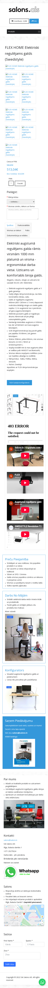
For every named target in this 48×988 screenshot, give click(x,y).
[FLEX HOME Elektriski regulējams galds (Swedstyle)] (25, 67)
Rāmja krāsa (13, 197)
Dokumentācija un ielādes (17, 235)
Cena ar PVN (12, 161)
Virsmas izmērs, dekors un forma (21, 206)
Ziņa (6, 950)
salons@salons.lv (19, 733)
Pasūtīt (20, 183)
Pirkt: (11, 178)
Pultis (27, 230)
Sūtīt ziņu (9, 964)
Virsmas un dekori (14, 230)
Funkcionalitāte (24, 225)
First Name (9, 940)
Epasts (29, 940)
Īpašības (10, 225)
